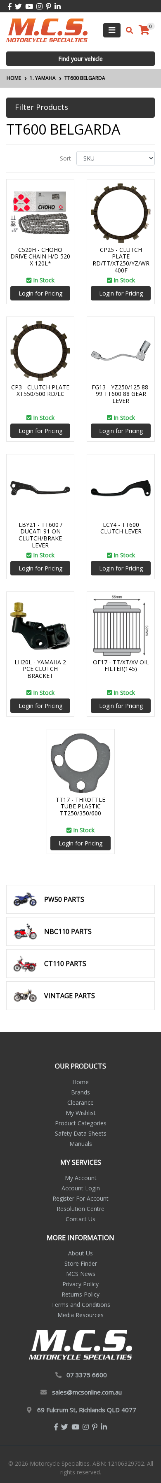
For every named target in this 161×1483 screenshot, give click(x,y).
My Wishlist (81, 1113)
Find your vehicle (80, 59)
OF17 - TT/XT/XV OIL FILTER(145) (121, 665)
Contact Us (80, 1219)
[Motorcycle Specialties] (47, 29)
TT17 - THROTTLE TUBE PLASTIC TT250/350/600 (80, 806)
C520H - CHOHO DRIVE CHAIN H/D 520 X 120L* (40, 257)
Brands (80, 1092)
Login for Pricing (40, 293)
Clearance (80, 1102)
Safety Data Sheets (81, 1133)
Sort (65, 158)
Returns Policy (80, 1294)
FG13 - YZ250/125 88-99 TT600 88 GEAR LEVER (121, 394)
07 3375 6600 (86, 1375)
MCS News (80, 1274)
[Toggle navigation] (112, 30)
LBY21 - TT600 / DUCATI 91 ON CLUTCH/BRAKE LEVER (40, 535)
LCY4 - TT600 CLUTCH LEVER (121, 528)
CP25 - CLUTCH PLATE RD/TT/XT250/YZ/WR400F (120, 260)
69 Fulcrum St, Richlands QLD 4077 (86, 1410)
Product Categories (81, 1123)
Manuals (80, 1144)
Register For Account (80, 1198)
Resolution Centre (80, 1209)
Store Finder (80, 1263)
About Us (80, 1253)
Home (80, 1082)
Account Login (81, 1188)
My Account (81, 1178)
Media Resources (80, 1315)
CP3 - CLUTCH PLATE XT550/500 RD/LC (40, 390)
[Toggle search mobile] (127, 30)
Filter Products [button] (41, 107)
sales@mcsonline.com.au (87, 1392)
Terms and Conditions (80, 1304)
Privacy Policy (80, 1284)
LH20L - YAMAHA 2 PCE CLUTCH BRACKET (40, 669)
